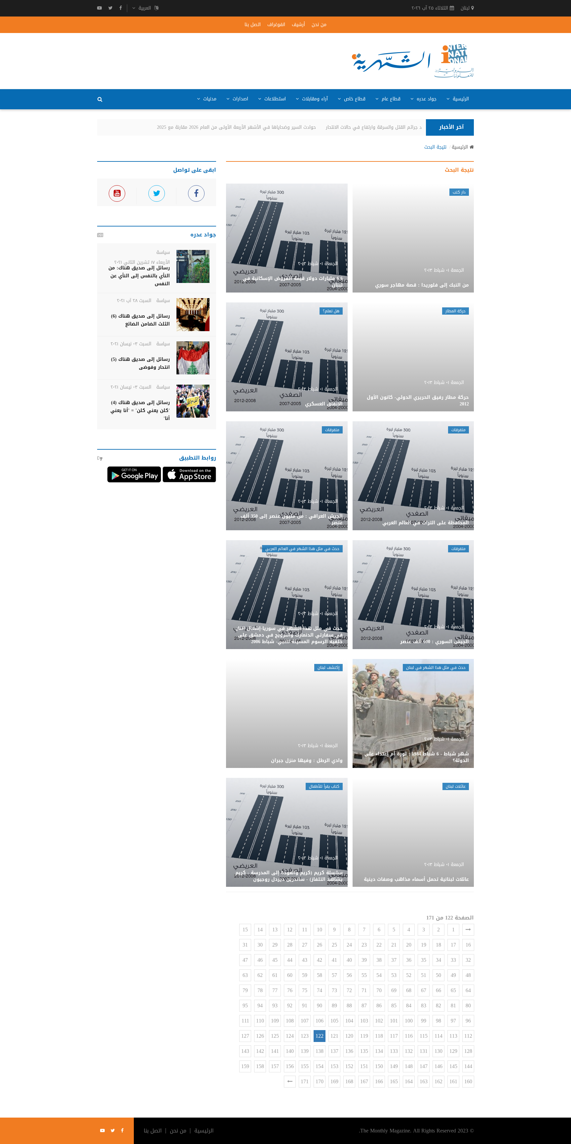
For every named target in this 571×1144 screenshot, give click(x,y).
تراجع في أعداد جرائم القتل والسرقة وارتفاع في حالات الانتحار (400, 127)
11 (304, 929)
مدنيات (209, 98)
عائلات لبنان (456, 786)
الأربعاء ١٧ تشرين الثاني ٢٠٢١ (142, 262)
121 (334, 1036)
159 (245, 1066)
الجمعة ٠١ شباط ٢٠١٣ (444, 270)
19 (423, 945)
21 (394, 945)
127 (245, 1036)
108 (290, 1021)
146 (438, 1066)
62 (260, 975)
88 (349, 1005)
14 (260, 929)
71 (364, 990)
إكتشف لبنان (328, 667)
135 (364, 1051)
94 (260, 1005)
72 (349, 990)
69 (394, 990)
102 (379, 1021)
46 (260, 960)
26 (319, 945)
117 (394, 1036)
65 (453, 990)
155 (305, 1066)
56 (349, 975)
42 (319, 960)
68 (408, 990)
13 (275, 929)
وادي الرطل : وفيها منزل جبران (307, 760)
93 (275, 1005)
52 (408, 975)
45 (275, 960)
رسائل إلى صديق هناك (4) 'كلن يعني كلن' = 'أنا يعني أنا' (140, 410)
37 (394, 960)
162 (438, 1081)
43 (304, 960)
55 (364, 975)
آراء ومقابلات (314, 98)
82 (438, 1005)
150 (379, 1066)
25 (334, 945)
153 (334, 1066)
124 (290, 1036)
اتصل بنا (253, 25)
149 (394, 1066)
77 (275, 990)
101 (394, 1021)
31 (245, 945)
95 (245, 1005)
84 (408, 1005)
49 (453, 975)
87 (364, 1005)
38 (379, 960)
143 (245, 1051)
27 (304, 945)
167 (364, 1081)
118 (379, 1036)
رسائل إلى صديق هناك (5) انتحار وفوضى (140, 363)
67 (423, 990)
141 (275, 1051)
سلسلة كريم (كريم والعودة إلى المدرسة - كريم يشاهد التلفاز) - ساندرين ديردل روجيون (289, 876)
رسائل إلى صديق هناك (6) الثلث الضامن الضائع (140, 320)
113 (453, 1036)
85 (394, 1005)
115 (424, 1036)
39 (364, 960)
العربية (145, 8)
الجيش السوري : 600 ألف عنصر (434, 641)
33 (453, 960)
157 (275, 1066)
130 (438, 1051)
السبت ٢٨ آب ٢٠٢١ (134, 300)
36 (408, 960)
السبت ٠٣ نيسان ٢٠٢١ (131, 343)
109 (275, 1021)
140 (290, 1051)
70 (379, 990)
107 (305, 1021)
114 (438, 1036)
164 (409, 1081)
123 (305, 1036)
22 (379, 945)
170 (320, 1081)
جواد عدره (426, 98)
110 (260, 1021)
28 (289, 945)
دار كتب (459, 192)
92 (289, 1005)
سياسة (163, 252)
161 (453, 1081)
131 (424, 1051)
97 (453, 1021)
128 (468, 1051)
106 (320, 1021)
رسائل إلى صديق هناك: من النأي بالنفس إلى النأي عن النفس (139, 275)
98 (438, 1021)
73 (334, 990)
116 (409, 1036)
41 (334, 960)
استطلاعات (274, 98)
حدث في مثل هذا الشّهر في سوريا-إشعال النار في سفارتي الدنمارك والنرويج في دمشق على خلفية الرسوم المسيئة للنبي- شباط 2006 (289, 635)
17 (453, 945)
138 (320, 1051)
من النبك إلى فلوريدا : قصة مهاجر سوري (422, 285)
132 (409, 1051)
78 (260, 990)
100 (409, 1021)
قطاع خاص (353, 98)
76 (289, 990)
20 (408, 945)
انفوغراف (276, 25)
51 (423, 975)
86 (379, 1005)
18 (438, 945)
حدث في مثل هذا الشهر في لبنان (436, 667)
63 (245, 975)
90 (319, 1005)
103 (364, 1021)
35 (423, 960)
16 (468, 945)
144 (468, 1066)
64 (468, 990)
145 (453, 1066)
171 (305, 1081)
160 (468, 1081)
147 (424, 1066)
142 (260, 1051)
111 (245, 1021)
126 (260, 1036)
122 (320, 1036)
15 (245, 929)
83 (423, 1005)
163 (424, 1081)
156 (290, 1066)
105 (334, 1021)
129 (453, 1051)
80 (468, 1005)
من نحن (319, 25)
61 (275, 975)
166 (379, 1081)
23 (364, 945)
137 (334, 1051)
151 (364, 1066)
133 (394, 1051)
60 (289, 975)
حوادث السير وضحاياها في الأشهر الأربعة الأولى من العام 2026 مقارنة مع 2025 (248, 127)
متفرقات (458, 429)
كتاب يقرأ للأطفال (324, 786)
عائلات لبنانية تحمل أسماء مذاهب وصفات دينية (416, 879)
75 (304, 990)
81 (453, 1005)
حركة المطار (455, 311)
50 (438, 975)
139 (305, 1051)
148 (409, 1066)
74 (319, 990)
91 (304, 1005)
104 (349, 1021)
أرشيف (298, 25)
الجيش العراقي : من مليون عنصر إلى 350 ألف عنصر (292, 519)
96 (468, 1021)
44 (289, 960)
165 (394, 1081)
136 (349, 1051)
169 (334, 1081)
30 (260, 945)
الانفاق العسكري (324, 403)
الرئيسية (460, 98)
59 (304, 975)
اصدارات (239, 98)
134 (379, 1051)
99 (423, 1021)
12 (289, 929)
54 (379, 975)
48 (468, 975)
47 (245, 960)
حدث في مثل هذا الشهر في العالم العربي (302, 548)
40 (349, 960)
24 (349, 945)
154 (320, 1066)
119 (364, 1036)
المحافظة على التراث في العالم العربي (425, 522)
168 (349, 1081)
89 (334, 1005)
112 (468, 1036)
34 (438, 960)
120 (349, 1036)
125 (275, 1036)
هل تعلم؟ (331, 311)
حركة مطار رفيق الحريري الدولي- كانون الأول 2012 (418, 400)
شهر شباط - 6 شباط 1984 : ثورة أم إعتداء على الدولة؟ (416, 757)
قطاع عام (390, 98)
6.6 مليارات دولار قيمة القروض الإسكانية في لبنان (293, 282)
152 (349, 1066)
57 (334, 975)
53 (394, 975)
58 (319, 975)
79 (245, 990)
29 (275, 945)
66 (438, 990)
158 (260, 1066)
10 (319, 929)
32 (468, 960)
